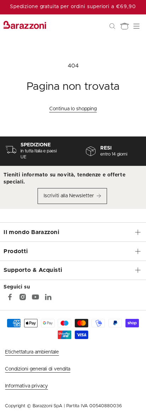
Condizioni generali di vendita (37, 369)
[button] (112, 26)
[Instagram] (22, 297)
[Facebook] (10, 297)
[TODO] (48, 297)
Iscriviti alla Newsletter (69, 195)
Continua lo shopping (73, 108)
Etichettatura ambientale (32, 352)
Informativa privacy (26, 386)
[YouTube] (35, 297)
